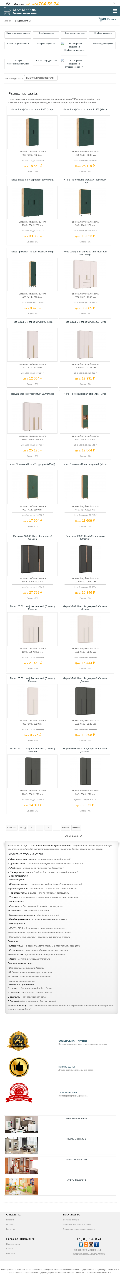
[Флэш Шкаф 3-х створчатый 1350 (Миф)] (85, 147)
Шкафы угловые (46, 33)
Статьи (9, 1249)
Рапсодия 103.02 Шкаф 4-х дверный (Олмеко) (32, 537)
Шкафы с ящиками (102, 33)
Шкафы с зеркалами (46, 44)
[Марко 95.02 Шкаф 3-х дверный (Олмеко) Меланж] (85, 644)
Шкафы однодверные (102, 44)
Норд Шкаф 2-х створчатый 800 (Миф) (32, 321)
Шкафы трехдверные (74, 33)
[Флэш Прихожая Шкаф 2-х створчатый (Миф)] (85, 217)
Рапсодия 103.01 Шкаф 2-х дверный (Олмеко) (85, 537)
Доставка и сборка (71, 1220)
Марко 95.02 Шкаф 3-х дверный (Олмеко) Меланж (85, 607)
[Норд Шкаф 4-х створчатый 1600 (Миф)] (32, 431)
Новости (10, 1220)
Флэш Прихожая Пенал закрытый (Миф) (32, 251)
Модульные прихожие (76, 1159)
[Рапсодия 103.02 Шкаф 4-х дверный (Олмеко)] (32, 573)
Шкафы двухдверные (46, 60)
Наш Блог (10, 1253)
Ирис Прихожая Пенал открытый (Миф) (85, 393)
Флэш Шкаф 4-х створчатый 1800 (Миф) (32, 179)
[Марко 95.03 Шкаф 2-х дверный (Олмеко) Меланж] (32, 716)
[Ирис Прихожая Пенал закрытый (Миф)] (85, 501)
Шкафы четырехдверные (18, 33)
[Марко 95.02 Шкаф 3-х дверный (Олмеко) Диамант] (32, 786)
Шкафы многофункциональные (18, 62)
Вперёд (65, 828)
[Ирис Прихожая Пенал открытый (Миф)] (85, 431)
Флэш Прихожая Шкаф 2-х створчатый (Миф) (85, 181)
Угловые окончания (74, 67)
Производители (13, 1244)
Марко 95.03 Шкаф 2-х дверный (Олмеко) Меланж (32, 679)
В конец (76, 828)
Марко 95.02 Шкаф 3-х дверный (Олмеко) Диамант (32, 750)
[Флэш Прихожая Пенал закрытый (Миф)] (32, 289)
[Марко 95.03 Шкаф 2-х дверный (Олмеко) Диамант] (85, 786)
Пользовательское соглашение (77, 1224)
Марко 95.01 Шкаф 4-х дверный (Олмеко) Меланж (32, 607)
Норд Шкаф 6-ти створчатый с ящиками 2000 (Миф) (85, 253)
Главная (7, 21)
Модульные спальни (76, 1139)
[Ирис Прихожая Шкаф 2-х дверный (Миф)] (32, 501)
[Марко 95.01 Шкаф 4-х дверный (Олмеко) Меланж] (32, 644)
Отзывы (9, 1224)
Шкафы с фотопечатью (18, 44)
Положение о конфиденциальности (79, 1229)
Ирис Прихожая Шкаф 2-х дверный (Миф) (32, 464)
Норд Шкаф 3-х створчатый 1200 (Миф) (85, 321)
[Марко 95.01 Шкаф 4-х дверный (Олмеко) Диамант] (85, 716)
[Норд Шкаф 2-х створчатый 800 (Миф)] (32, 359)
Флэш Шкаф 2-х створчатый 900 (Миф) (32, 109)
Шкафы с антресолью (74, 50)
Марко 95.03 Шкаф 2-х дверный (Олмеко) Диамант (85, 750)
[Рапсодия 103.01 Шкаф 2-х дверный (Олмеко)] (85, 573)
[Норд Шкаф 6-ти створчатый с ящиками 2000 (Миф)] (85, 289)
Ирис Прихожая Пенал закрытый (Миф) (85, 464)
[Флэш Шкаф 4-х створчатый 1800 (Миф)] (32, 217)
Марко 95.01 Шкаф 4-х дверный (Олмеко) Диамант (85, 679)
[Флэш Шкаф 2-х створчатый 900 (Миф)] (32, 147)
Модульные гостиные (76, 1119)
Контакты (10, 1229)
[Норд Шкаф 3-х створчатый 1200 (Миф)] (85, 359)
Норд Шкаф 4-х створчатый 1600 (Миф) (32, 393)
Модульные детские (76, 1180)
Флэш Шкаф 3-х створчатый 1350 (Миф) (85, 109)
